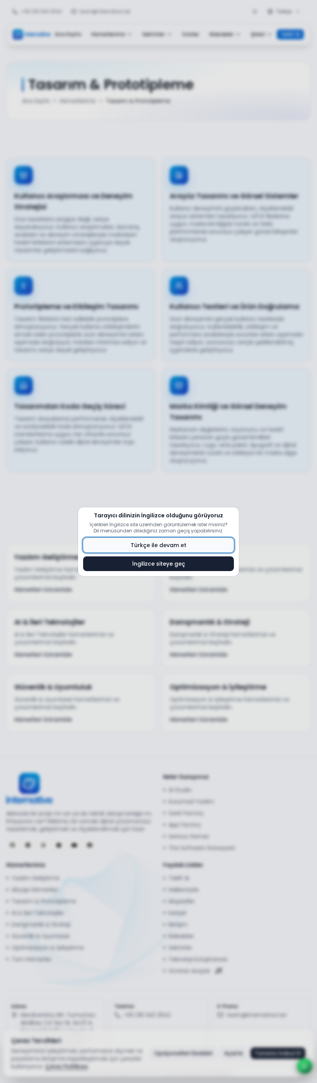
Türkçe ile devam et (158, 545)
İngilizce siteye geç (158, 564)
